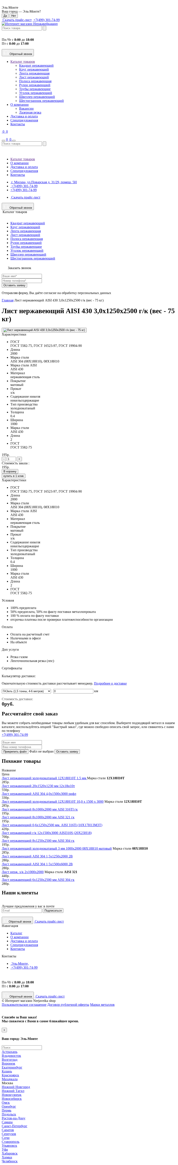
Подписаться (53, 910)
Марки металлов (102, 1004)
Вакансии (26, 108)
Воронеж (8, 1063)
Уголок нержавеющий (35, 93)
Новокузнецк (11, 1095)
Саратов (8, 1130)
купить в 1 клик (13, 476)
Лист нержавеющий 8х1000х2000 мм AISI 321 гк (38, 817)
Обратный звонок (20, 54)
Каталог (16, 933)
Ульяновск (9, 1145)
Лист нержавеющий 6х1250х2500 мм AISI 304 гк (38, 880)
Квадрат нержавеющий (36, 65)
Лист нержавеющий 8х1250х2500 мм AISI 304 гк (38, 840)
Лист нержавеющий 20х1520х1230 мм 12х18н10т (38, 786)
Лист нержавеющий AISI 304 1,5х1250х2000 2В (37, 856)
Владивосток (11, 1055)
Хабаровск (10, 1153)
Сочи (6, 1138)
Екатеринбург (12, 1067)
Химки (7, 1157)
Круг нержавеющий (34, 69)
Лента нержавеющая (34, 73)
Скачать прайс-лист (17, 20)
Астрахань (9, 1052)
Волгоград (9, 1059)
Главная (7, 300)
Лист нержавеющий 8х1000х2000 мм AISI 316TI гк (40, 809)
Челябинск (10, 1161)
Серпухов (9, 1134)
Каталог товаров (22, 61)
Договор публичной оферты (68, 1004)
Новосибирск (12, 1098)
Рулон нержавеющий (34, 85)
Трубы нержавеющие (35, 89)
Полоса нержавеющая (35, 81)
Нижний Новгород (16, 1087)
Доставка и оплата (24, 116)
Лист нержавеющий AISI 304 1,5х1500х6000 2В (37, 864)
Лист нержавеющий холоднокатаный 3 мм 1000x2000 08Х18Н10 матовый (57, 848)
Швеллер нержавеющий (37, 97)
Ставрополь (10, 1141)
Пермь (6, 1110)
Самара (7, 1122)
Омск (6, 1102)
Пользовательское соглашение (24, 1004)
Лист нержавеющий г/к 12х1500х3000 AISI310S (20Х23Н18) (47, 833)
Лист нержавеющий (34, 77)
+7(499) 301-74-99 (46, 20)
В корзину (9, 471)
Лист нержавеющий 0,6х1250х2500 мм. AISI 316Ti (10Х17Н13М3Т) (52, 825)
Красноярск (10, 1075)
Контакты (17, 124)
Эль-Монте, (19, 963)
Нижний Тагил (13, 1091)
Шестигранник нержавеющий (41, 101)
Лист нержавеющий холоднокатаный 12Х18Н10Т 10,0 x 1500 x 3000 (53, 801)
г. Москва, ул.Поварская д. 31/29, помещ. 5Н (43, 182)
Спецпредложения (24, 120)
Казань (7, 1071)
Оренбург (9, 1106)
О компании (19, 104)
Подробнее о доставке (110, 683)
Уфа (5, 1149)
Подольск (9, 1114)
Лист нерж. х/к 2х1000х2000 (23, 872)
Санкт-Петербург (14, 1126)
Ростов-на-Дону (13, 1118)
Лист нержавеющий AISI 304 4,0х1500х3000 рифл (39, 794)
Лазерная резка (30, 112)
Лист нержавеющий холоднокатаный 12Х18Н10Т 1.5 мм (44, 778)
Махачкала (10, 1079)
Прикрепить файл (15, 751)
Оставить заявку (14, 285)
